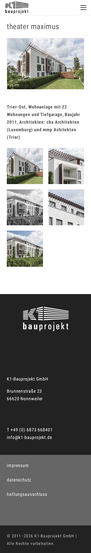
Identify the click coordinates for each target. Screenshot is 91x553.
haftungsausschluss (27, 494)
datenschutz (19, 479)
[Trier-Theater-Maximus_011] (25, 166)
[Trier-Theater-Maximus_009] (66, 166)
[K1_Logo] (17, 7)
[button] (83, 8)
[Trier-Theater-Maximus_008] (66, 207)
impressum (18, 465)
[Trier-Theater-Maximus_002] (25, 249)
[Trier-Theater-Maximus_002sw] (25, 207)
